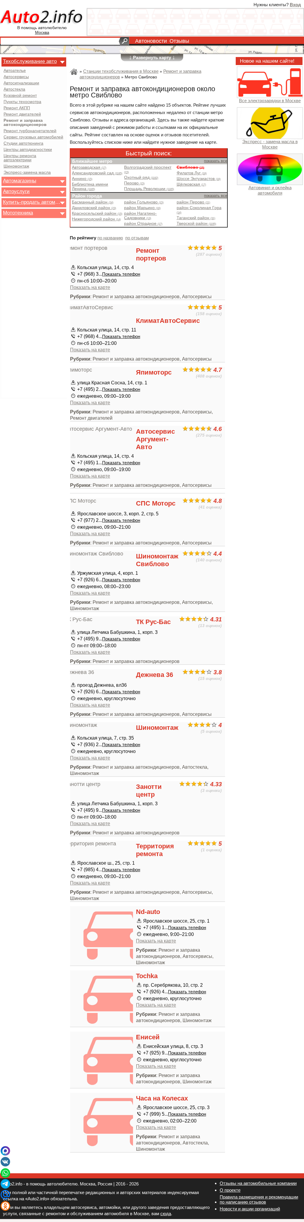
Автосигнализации (21, 83)
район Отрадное (143, 223)
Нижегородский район (96, 219)
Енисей (148, 1037)
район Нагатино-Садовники (140, 215)
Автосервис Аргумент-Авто (155, 439)
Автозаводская (89, 167)
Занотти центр (149, 790)
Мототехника (18, 212)
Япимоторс (154, 372)
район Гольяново (144, 202)
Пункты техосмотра (22, 102)
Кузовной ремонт (20, 96)
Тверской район (196, 223)
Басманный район (92, 202)
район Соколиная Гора (199, 210)
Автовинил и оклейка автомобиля (270, 190)
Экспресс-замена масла (27, 172)
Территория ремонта (155, 850)
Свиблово (190, 167)
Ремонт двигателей (22, 114)
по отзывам (137, 237)
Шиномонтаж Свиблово (157, 560)
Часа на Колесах (162, 1098)
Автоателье (15, 71)
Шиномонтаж (16, 166)
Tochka (147, 976)
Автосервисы (16, 77)
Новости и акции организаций (250, 1208)
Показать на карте (90, 287)
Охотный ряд (141, 177)
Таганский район (196, 218)
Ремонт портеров (151, 254)
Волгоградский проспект (147, 169)
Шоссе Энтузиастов (199, 178)
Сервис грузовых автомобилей (33, 137)
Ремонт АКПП (17, 108)
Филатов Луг (192, 173)
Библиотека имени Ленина (90, 186)
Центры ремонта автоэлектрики (20, 158)
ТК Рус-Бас (153, 622)
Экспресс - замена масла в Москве (270, 144)
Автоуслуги (16, 191)
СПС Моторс (155, 503)
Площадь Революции (149, 189)
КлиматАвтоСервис (168, 320)
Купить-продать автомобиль (32, 202)
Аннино (82, 178)
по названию (110, 237)
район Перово (193, 202)
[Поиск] (124, 41)
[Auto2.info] (42, 17)
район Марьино (142, 208)
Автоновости (151, 41)
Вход (295, 4)
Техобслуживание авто (30, 61)
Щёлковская (191, 184)
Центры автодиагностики (28, 150)
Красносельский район (97, 213)
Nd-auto (148, 911)
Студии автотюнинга (23, 143)
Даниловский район (94, 208)
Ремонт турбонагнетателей (30, 131)
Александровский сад (97, 173)
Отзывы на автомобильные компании (258, 1183)
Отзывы (179, 41)
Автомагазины (19, 180)
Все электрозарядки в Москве (270, 100)
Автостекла (14, 89)
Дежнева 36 (154, 674)
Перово (134, 183)
